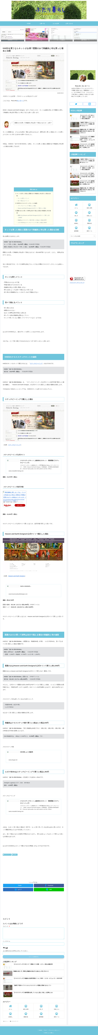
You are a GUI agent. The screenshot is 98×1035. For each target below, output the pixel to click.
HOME (40, 1030)
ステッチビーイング (36, 363)
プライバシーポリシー (53, 1030)
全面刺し (15, 854)
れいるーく (20, 100)
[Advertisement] (33, 172)
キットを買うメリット (23, 198)
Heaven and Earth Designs (16, 576)
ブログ (45, 1030)
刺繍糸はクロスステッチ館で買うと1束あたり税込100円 (32, 220)
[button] (94, 236)
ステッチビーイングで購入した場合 (27, 205)
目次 (31, 189)
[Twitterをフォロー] (76, 104)
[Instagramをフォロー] (89, 104)
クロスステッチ (7, 854)
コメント (6, 926)
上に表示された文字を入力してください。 (16, 951)
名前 (6, 941)
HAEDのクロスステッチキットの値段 (27, 203)
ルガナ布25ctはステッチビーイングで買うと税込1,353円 (32, 222)
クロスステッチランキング (77, 282)
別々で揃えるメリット (23, 200)
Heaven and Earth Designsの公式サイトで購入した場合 (32, 208)
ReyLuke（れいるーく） (82, 86)
